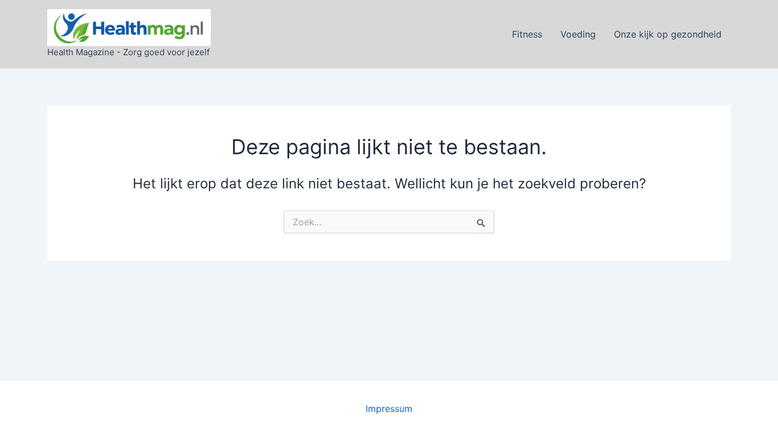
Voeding (578, 34)
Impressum (389, 408)
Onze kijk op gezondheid (668, 34)
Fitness (527, 34)
